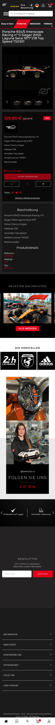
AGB (23, 714)
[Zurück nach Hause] (6, 721)
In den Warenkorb (27, 177)
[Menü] (16, 721)
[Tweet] (16, 192)
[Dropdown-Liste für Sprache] (37, 5)
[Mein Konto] (49, 721)
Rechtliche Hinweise (11, 714)
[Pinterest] (20, 192)
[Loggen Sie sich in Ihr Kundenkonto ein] (43, 5)
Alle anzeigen (28, 328)
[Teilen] (13, 192)
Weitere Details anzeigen (27, 198)
